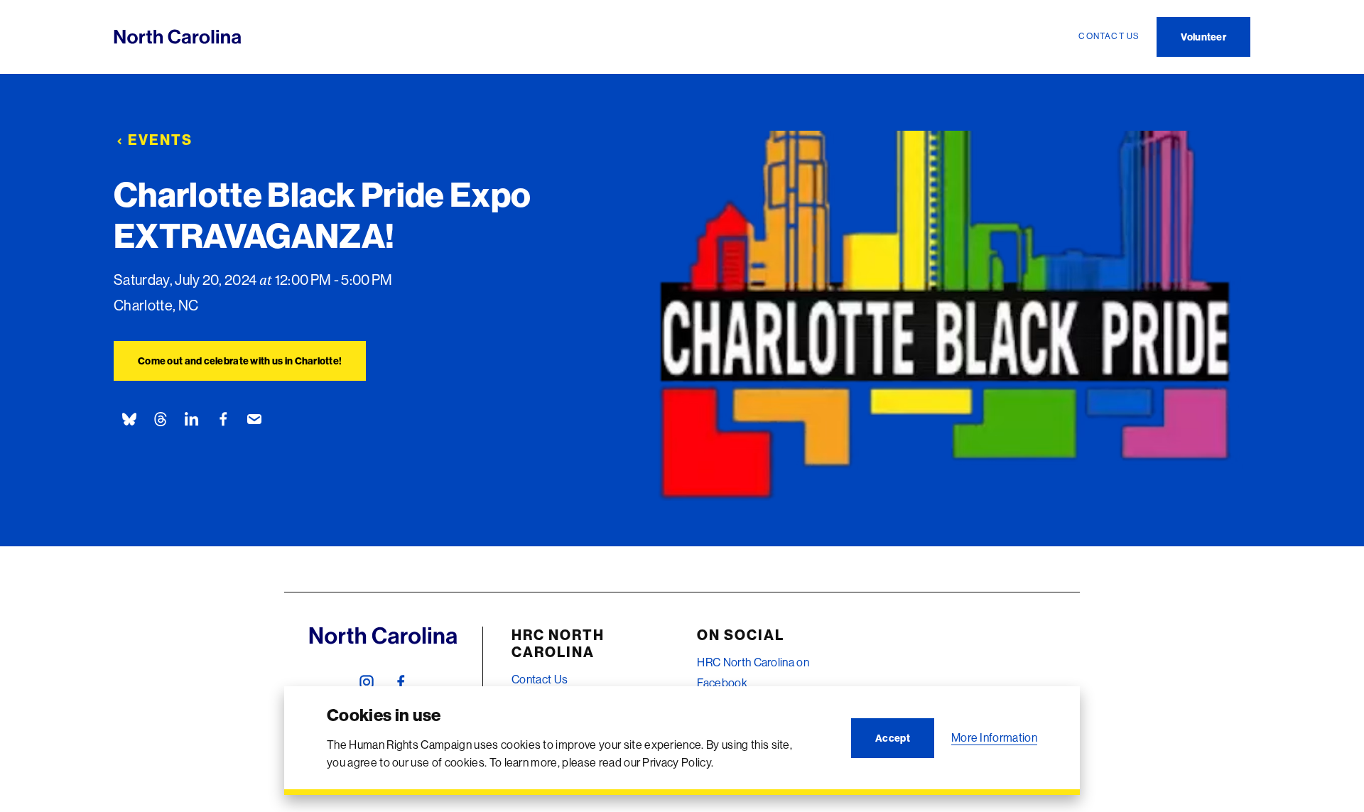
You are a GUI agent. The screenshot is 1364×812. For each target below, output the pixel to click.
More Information (994, 737)
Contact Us (540, 679)
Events (160, 139)
